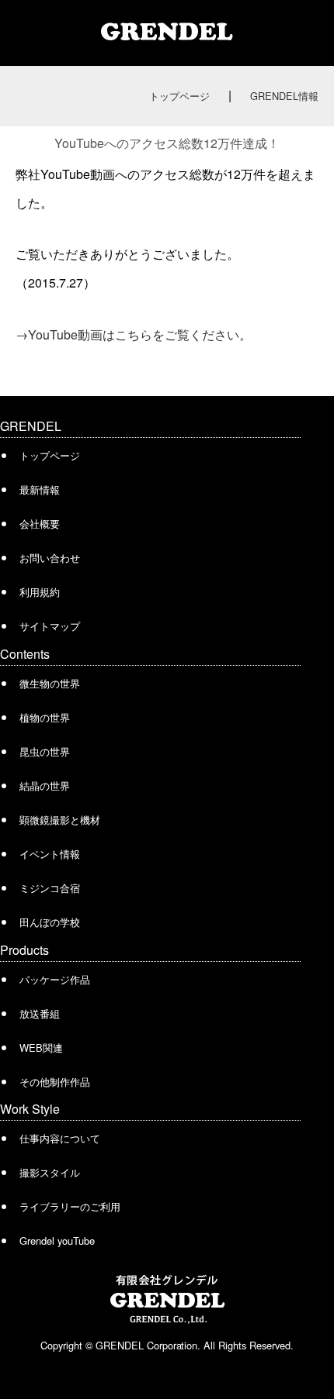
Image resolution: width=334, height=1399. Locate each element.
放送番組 (39, 1013)
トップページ (179, 95)
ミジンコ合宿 (49, 887)
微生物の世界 (49, 683)
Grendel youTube (57, 1240)
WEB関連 (41, 1047)
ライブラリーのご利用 (69, 1206)
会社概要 (39, 523)
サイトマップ (49, 626)
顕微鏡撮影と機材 (59, 819)
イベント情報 (49, 853)
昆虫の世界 (44, 751)
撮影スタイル (49, 1172)
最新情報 (39, 489)
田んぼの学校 (49, 922)
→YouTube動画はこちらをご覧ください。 (134, 334)
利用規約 (39, 591)
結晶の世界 (44, 785)
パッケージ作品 (54, 979)
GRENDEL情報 (284, 95)
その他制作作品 (54, 1081)
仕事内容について (59, 1138)
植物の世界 (44, 717)
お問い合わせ (49, 557)
